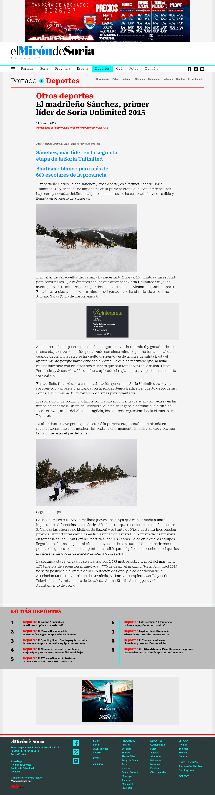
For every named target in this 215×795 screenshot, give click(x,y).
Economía (184, 752)
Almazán (126, 780)
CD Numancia (102, 79)
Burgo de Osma (130, 760)
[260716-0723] (107, 701)
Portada (27, 68)
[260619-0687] (107, 321)
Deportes (102, 68)
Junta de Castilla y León (191, 766)
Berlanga (126, 748)
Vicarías (126, 768)
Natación (168, 79)
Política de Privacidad (22, 768)
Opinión (151, 68)
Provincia (62, 68)
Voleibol (127, 79)
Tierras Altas (128, 756)
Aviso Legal (17, 761)
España (82, 68)
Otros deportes (196, 79)
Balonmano (154, 79)
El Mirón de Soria (53, 51)
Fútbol (115, 79)
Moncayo (127, 776)
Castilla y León (188, 762)
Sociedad (183, 748)
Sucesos (97, 752)
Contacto (15, 771)
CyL (119, 68)
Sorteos (184, 776)
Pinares (126, 744)
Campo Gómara (130, 772)
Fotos (133, 68)
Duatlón (180, 79)
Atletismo (140, 79)
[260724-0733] (107, 21)
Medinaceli (127, 784)
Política (183, 744)
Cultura (183, 756)
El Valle (126, 752)
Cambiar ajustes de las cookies (26, 777)
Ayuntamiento (100, 748)
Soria (44, 68)
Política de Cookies (21, 764)
